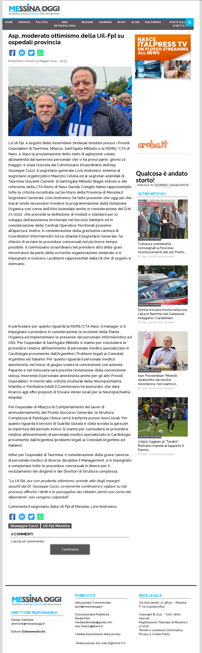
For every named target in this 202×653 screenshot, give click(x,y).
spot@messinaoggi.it (89, 606)
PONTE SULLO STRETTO (179, 24)
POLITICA (42, 22)
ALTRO (135, 22)
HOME (9, 22)
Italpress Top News (149, 239)
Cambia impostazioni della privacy (98, 634)
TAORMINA (105, 22)
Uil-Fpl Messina (56, 526)
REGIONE (87, 22)
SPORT (121, 22)
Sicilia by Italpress (149, 305)
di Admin (168, 256)
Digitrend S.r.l (117, 643)
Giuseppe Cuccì (24, 526)
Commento (19, 551)
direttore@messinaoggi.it (28, 623)
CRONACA (24, 22)
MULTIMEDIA (153, 22)
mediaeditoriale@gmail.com (93, 622)
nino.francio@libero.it (89, 626)
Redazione (15, 61)
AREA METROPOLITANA (65, 24)
